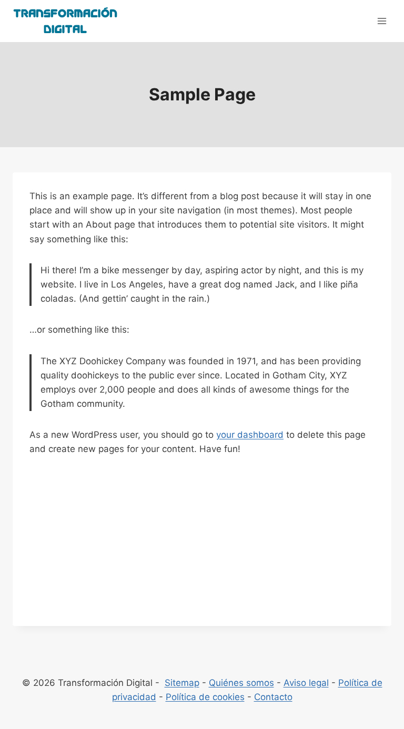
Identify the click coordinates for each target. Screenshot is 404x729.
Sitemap (182, 682)
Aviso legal (306, 682)
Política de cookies (205, 697)
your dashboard (250, 434)
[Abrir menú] (381, 21)
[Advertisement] (202, 552)
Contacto (273, 697)
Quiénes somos (241, 682)
